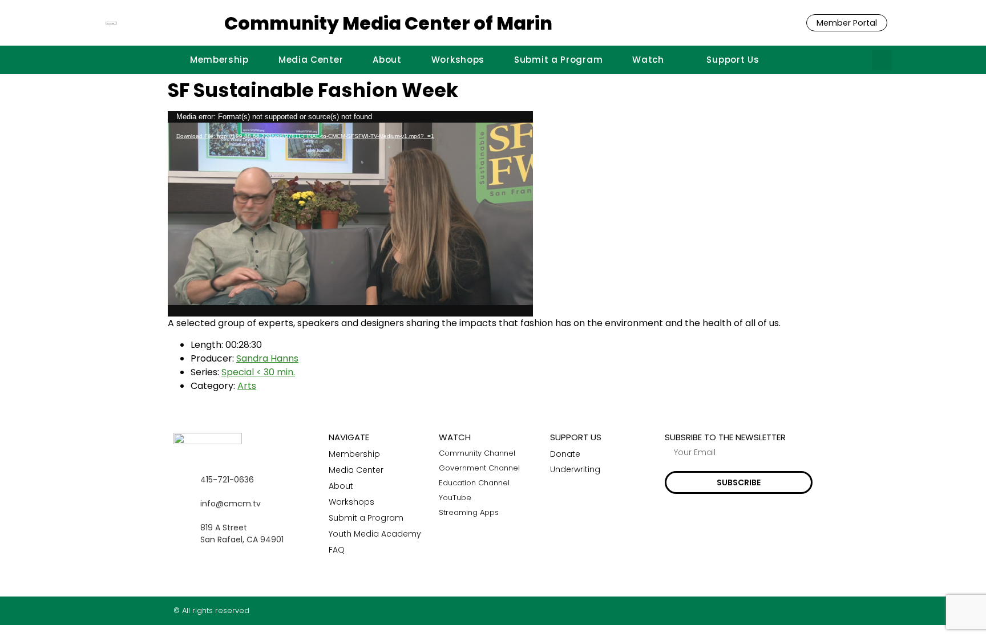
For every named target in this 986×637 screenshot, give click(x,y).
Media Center (310, 60)
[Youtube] (808, 610)
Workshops (457, 60)
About (387, 60)
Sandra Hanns (267, 358)
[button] (882, 60)
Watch (648, 60)
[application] (350, 214)
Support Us (732, 60)
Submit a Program (558, 60)
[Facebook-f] (763, 610)
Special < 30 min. (258, 372)
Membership (219, 60)
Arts (246, 385)
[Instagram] (786, 610)
